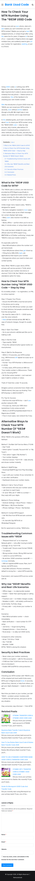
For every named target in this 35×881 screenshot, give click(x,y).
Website (4, 849)
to (26, 36)
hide (12, 142)
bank (20, 253)
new (27, 31)
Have (4, 319)
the (2, 36)
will (16, 357)
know (22, 681)
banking (24, 44)
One (12, 97)
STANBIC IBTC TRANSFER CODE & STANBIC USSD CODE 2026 (22, 771)
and (2, 29)
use (29, 400)
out (31, 41)
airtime (19, 110)
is (15, 87)
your (17, 26)
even (9, 110)
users (9, 217)
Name (3, 834)
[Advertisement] (17, 68)
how (7, 122)
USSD (8, 87)
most (25, 210)
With (3, 105)
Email (3, 842)
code (15, 125)
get (24, 250)
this (4, 120)
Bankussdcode (17, 877)
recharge (4, 561)
